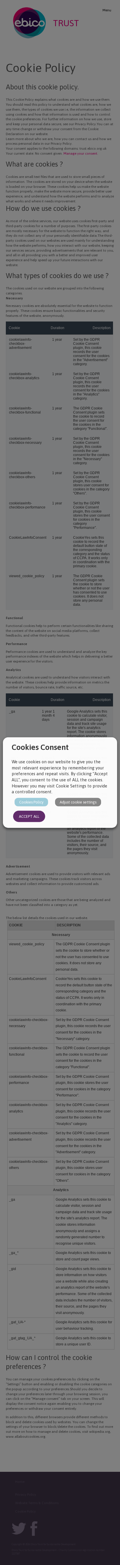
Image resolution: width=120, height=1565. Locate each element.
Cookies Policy (31, 802)
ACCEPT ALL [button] (29, 816)
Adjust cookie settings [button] (78, 802)
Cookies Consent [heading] (40, 747)
